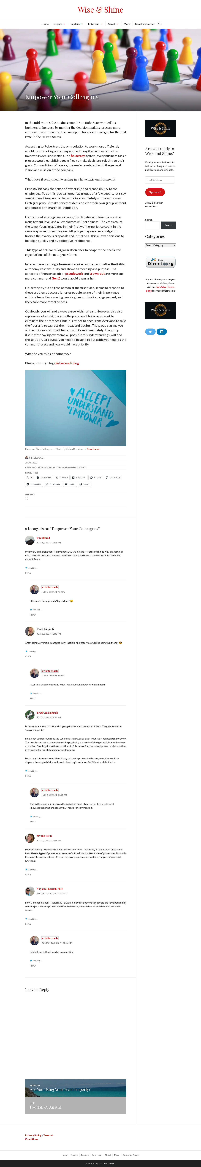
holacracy (78, 156)
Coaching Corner (145, 23)
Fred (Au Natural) (47, 712)
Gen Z (56, 278)
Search (148, 219)
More (127, 23)
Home (45, 23)
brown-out (97, 273)
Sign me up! (155, 192)
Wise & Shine (100, 9)
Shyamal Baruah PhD (50, 888)
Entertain (93, 23)
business (32, 467)
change (43, 467)
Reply (28, 573)
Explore (75, 23)
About (111, 23)
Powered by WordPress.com (100, 1163)
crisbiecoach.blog (66, 363)
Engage (58, 23)
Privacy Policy (33, 1135)
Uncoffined (43, 538)
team (83, 467)
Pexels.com (93, 448)
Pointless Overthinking (64, 467)
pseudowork (74, 273)
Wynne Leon (44, 835)
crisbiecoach (36, 458)
